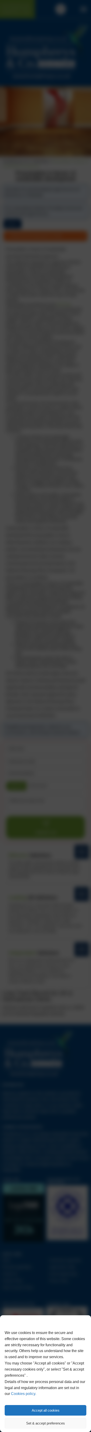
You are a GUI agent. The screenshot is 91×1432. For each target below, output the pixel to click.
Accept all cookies (46, 1410)
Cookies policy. (23, 1394)
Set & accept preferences (45, 1423)
